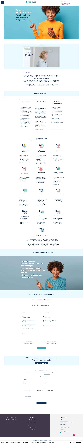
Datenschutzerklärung (50, 442)
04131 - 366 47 (46, 376)
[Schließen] (81, 442)
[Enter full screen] (58, 65)
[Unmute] (26, 65)
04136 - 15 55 (47, 374)
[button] (29, 342)
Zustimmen (78, 442)
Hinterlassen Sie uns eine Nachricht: (30, 396)
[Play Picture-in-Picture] (56, 65)
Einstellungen (72, 442)
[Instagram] (74, 435)
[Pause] (24, 65)
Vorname (25, 379)
